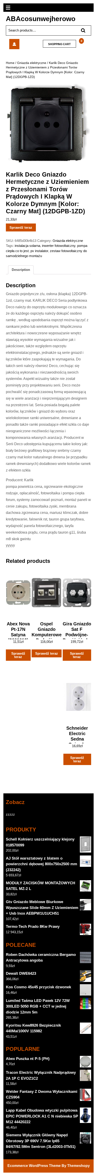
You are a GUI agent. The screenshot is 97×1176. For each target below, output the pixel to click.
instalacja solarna (27, 246)
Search (80, 30)
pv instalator (39, 251)
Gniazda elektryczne (31, 63)
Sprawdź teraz (20, 227)
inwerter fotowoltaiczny (58, 246)
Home (10, 63)
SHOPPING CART (59, 44)
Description (21, 270)
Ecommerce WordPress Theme (34, 1166)
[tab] (21, 270)
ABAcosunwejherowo (40, 18)
